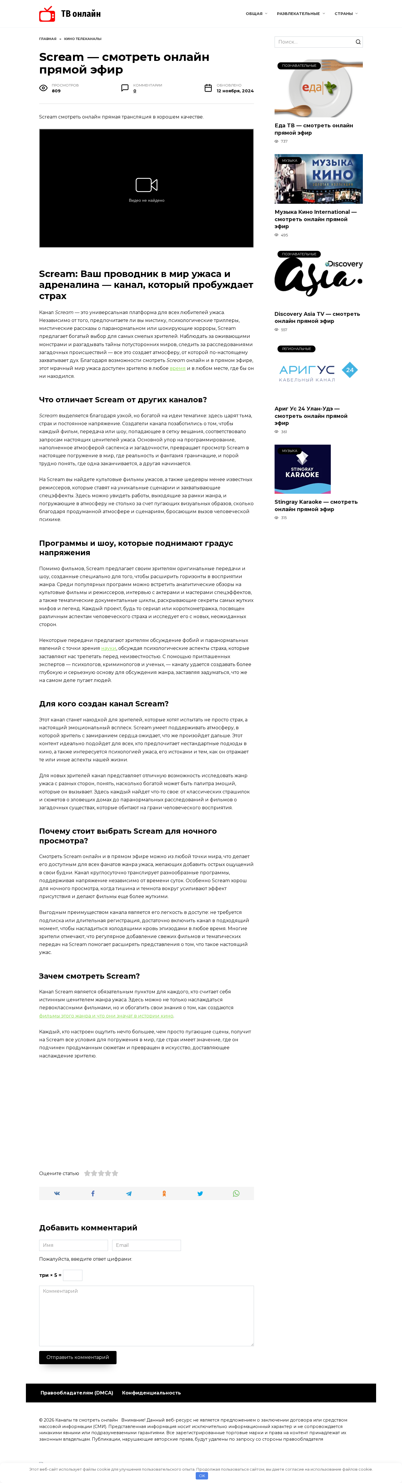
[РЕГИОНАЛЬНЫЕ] (319, 397)
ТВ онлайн (81, 14)
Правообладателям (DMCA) (77, 1393)
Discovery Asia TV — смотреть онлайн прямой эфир (317, 317)
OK (202, 1475)
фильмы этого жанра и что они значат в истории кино (106, 1016)
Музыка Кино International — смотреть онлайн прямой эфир (316, 219)
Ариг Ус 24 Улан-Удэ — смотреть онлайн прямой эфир (311, 416)
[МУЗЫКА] (319, 200)
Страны (344, 13)
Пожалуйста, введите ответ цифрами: (85, 1259)
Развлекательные (298, 13)
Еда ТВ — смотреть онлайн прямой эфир (314, 129)
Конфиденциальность (151, 1393)
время (178, 368)
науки (108, 648)
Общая (254, 13)
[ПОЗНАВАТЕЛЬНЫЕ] (319, 113)
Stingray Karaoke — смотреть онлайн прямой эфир (316, 505)
